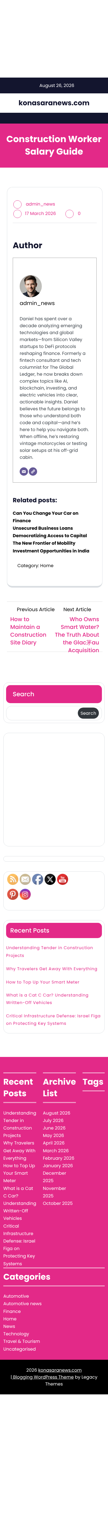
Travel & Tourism (21, 1341)
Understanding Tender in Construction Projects (49, 951)
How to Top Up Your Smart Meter (42, 982)
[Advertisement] (54, 790)
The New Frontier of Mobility (44, 543)
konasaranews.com (54, 103)
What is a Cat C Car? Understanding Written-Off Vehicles (47, 999)
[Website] (33, 471)
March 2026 (56, 1151)
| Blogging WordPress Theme (42, 1377)
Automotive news (22, 1303)
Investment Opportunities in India (51, 551)
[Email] (24, 471)
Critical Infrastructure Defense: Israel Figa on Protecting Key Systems (53, 1019)
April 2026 (54, 1143)
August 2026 (56, 1113)
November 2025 (54, 1192)
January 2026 (58, 1165)
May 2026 (53, 1135)
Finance (12, 1311)
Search (23, 694)
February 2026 (58, 1158)
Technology (16, 1334)
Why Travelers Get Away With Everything (51, 969)
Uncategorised (19, 1349)
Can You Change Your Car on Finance (45, 517)
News (9, 1326)
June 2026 (54, 1128)
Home (46, 565)
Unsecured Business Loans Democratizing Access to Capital (50, 532)
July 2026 (53, 1120)
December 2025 (54, 1177)
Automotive (16, 1296)
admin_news (40, 204)
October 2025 (58, 1203)
